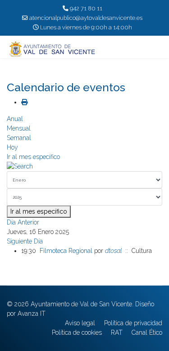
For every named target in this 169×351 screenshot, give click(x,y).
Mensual (19, 128)
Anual (15, 118)
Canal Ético (147, 332)
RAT (117, 332)
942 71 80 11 (86, 8)
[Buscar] (84, 166)
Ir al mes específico (33, 156)
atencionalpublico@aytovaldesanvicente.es (85, 17)
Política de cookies (77, 332)
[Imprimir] (24, 102)
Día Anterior (23, 222)
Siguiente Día (25, 241)
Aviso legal (80, 323)
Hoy (12, 147)
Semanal (19, 137)
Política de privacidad (133, 323)
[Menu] (156, 49)
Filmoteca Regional (66, 250)
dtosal (113, 250)
